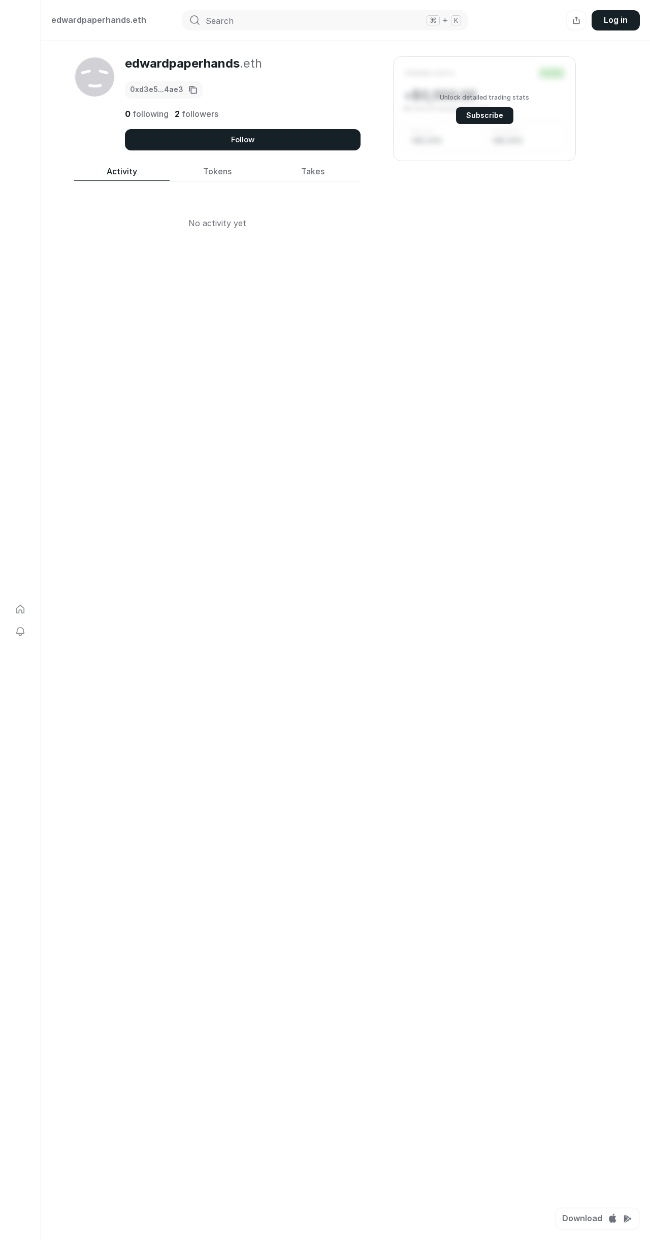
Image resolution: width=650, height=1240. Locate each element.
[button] (484, 108)
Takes (312, 171)
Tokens (217, 171)
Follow (242, 139)
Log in (616, 20)
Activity (122, 171)
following (147, 114)
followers (196, 114)
